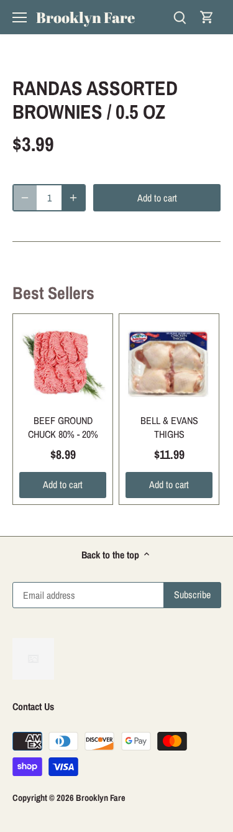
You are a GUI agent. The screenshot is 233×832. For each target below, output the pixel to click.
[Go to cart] (206, 17)
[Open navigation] (19, 17)
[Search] (179, 17)
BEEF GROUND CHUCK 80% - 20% (63, 427)
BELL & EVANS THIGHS (169, 427)
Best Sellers (53, 293)
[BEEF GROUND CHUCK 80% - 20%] (62, 363)
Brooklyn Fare (85, 17)
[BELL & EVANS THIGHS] (169, 363)
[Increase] (73, 198)
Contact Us (33, 706)
